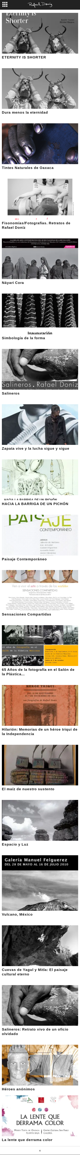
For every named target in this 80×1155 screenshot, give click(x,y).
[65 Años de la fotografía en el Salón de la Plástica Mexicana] (40, 645)
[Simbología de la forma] (40, 314)
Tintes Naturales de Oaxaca (28, 168)
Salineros (11, 393)
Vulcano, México (17, 914)
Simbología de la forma (23, 338)
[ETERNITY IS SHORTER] (40, 33)
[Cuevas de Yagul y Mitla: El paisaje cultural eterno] (40, 945)
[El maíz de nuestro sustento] (40, 765)
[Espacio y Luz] (40, 820)
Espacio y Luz (15, 844)
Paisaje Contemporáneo (24, 559)
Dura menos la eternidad (25, 112)
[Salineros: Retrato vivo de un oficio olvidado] (40, 1005)
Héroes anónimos (18, 1089)
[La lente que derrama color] (40, 1115)
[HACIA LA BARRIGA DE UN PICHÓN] (40, 479)
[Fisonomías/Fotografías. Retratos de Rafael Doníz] (40, 199)
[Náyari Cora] (40, 258)
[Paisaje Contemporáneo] (40, 535)
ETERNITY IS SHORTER (24, 57)
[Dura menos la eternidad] (40, 88)
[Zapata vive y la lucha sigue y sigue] (40, 424)
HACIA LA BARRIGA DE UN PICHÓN (35, 504)
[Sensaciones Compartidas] (40, 590)
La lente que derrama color (27, 1140)
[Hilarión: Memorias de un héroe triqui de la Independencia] (40, 705)
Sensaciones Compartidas (26, 614)
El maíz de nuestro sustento (28, 789)
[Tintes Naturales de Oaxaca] (40, 143)
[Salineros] (40, 369)
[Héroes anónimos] (40, 1065)
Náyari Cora (13, 283)
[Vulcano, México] (40, 883)
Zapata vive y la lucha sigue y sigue (35, 448)
